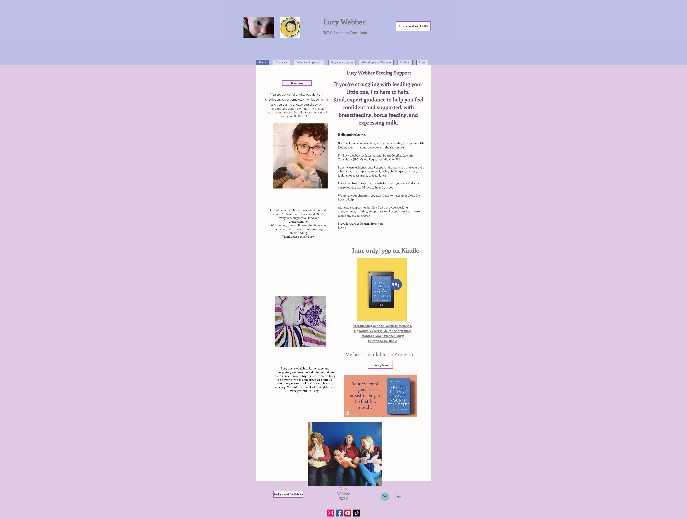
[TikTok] (356, 513)
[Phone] (398, 496)
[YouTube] (347, 513)
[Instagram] (330, 513)
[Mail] (385, 496)
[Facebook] (339, 513)
